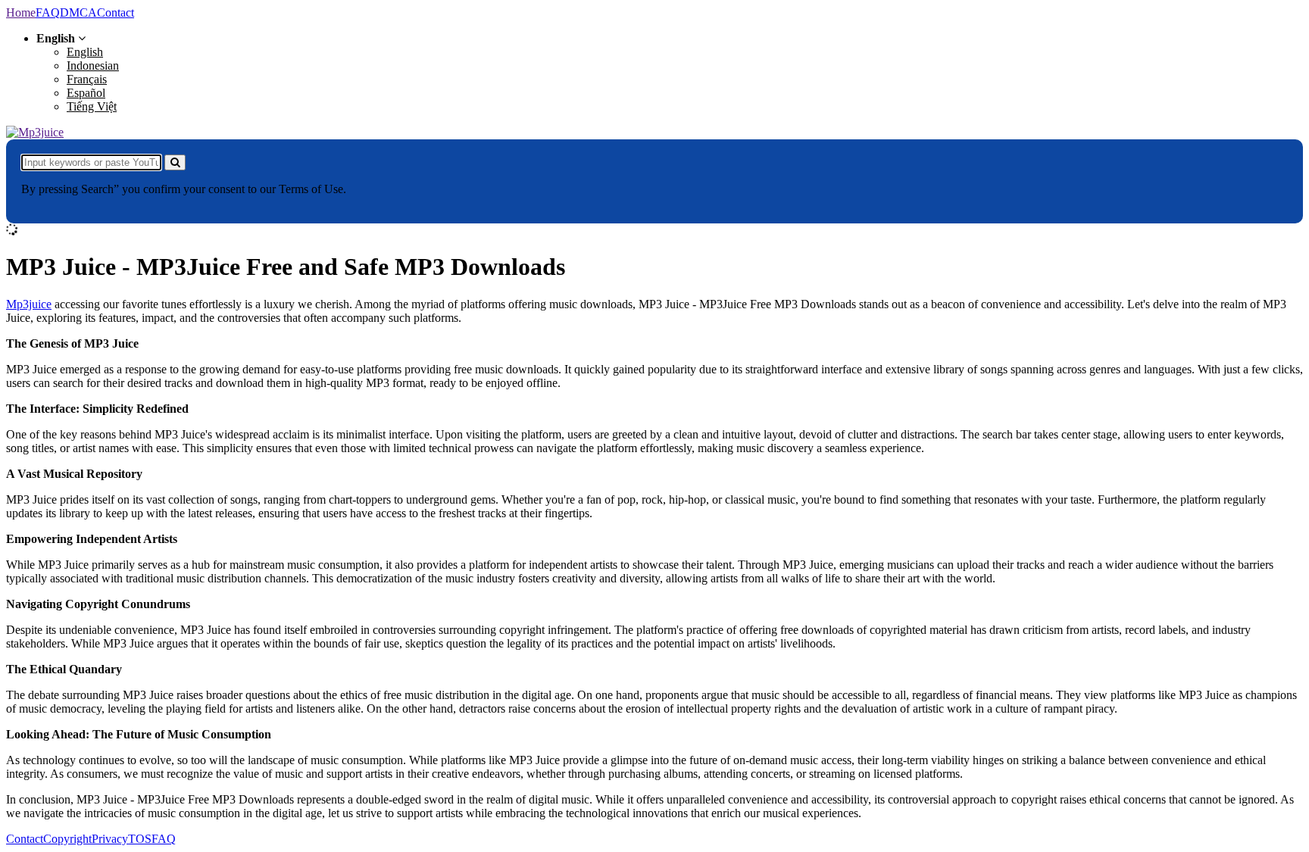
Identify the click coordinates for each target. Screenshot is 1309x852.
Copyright (67, 838)
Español (86, 92)
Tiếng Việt (92, 106)
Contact (115, 12)
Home (21, 12)
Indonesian (93, 65)
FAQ (48, 12)
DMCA (78, 12)
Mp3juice (29, 304)
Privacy (110, 838)
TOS (140, 838)
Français (87, 79)
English (85, 51)
